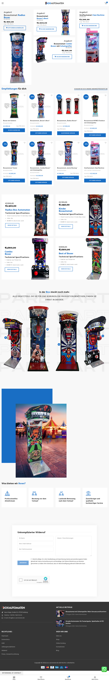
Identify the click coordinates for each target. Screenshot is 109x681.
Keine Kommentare (81, 614)
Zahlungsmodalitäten (8, 647)
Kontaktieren (60, 647)
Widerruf (4, 651)
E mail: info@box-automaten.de (14, 618)
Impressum (5, 636)
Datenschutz (6, 640)
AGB (3, 643)
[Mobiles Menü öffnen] (3, 3)
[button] (14, 130)
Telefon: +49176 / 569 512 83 (13, 615)
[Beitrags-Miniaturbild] (60, 613)
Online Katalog (61, 643)
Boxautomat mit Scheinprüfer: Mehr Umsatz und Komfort (86, 611)
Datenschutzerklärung (44, 561)
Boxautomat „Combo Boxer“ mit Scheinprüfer (40, 169)
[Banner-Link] (16, 47)
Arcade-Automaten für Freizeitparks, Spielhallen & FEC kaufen (85, 622)
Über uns (59, 636)
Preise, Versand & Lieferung (10, 654)
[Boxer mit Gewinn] (14, 105)
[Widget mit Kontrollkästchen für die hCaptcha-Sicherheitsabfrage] (33, 580)
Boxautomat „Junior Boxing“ (67, 168)
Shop (57, 640)
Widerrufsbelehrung (70, 561)
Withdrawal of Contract (11, 673)
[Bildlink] (13, 607)
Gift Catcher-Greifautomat (92, 170)
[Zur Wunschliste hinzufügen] (25, 95)
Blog (57, 651)
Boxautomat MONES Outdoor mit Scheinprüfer (94, 121)
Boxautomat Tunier (10, 168)
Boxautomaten (7, 123)
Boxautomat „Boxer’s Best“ (40, 120)
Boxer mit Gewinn (9, 120)
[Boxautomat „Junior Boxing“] (68, 153)
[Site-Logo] (54, 3)
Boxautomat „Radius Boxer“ (67, 120)
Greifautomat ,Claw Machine (94, 168)
